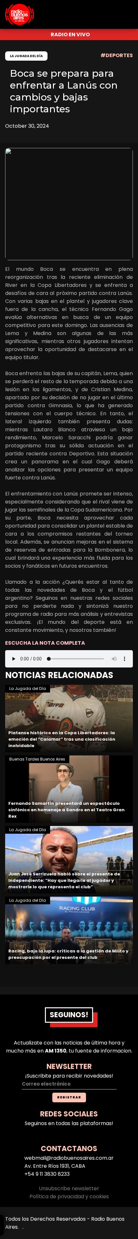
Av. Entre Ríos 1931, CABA (54, 1166)
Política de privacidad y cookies (69, 1196)
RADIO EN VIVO (70, 34)
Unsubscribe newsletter (69, 1188)
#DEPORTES (116, 55)
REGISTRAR (69, 1097)
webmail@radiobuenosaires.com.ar (69, 1158)
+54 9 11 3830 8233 (47, 1174)
